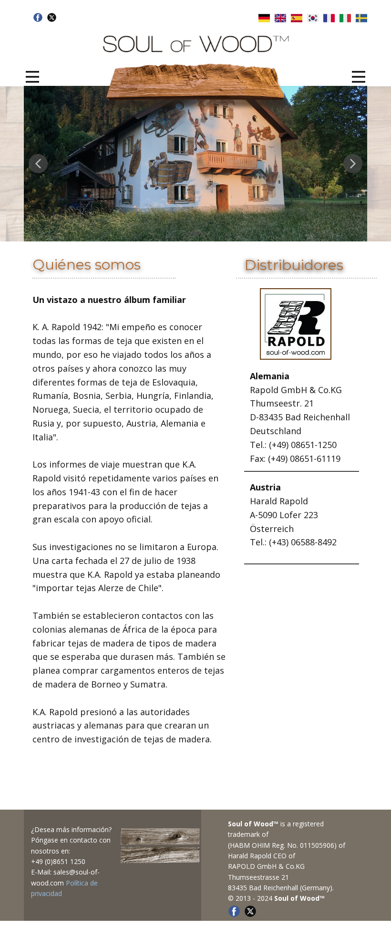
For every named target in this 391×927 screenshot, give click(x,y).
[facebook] (37, 17)
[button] (38, 163)
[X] (51, 17)
